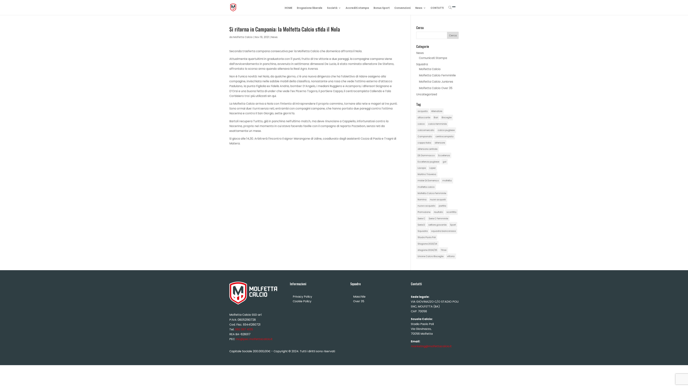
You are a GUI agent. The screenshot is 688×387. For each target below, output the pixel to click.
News (418, 8)
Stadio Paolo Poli (427, 237)
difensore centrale (427, 148)
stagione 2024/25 (427, 250)
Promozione (424, 212)
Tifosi (443, 250)
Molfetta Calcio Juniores (436, 82)
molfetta (447, 180)
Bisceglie (447, 117)
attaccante (424, 117)
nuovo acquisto (426, 205)
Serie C (421, 218)
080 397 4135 (244, 329)
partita (442, 205)
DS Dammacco (426, 155)
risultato (438, 212)
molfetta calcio (426, 186)
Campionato (425, 136)
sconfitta (451, 212)
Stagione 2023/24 (427, 243)
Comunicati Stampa (433, 58)
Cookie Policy (302, 301)
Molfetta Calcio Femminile (437, 75)
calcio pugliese (446, 130)
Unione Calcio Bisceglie (430, 256)
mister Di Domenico (428, 180)
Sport (453, 224)
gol (444, 161)
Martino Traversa (427, 174)
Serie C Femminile (438, 218)
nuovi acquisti (438, 199)
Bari (436, 117)
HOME (288, 8)
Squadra (422, 64)
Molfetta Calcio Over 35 (435, 88)
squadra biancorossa (443, 231)
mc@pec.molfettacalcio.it (254, 339)
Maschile (359, 297)
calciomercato (426, 130)
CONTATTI (437, 8)
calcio (421, 123)
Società (332, 8)
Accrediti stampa (357, 8)
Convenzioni (402, 8)
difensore (440, 142)
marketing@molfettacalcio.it (431, 346)
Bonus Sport (382, 8)
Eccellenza (444, 155)
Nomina (422, 199)
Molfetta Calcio (243, 37)
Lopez (432, 167)
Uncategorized (426, 94)
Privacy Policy (302, 297)
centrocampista (444, 136)
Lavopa (422, 167)
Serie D (421, 224)
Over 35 (358, 301)
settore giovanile (437, 224)
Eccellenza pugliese (428, 161)
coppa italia (424, 142)
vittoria (451, 256)
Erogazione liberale (309, 8)
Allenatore (436, 111)
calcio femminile (437, 123)
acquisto (423, 111)
